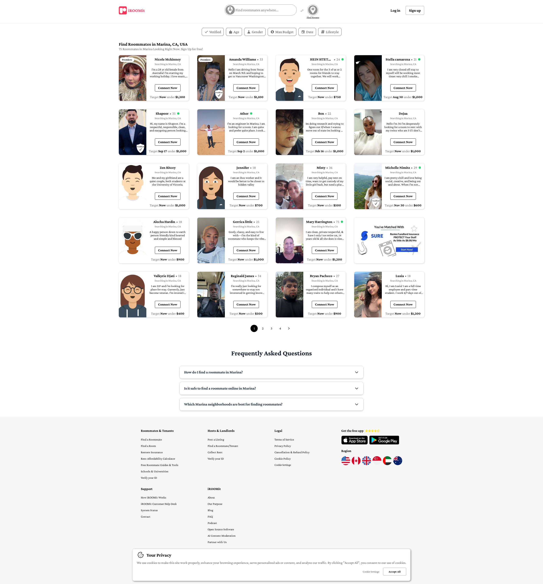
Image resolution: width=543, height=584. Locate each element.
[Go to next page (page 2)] (288, 328)
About (211, 497)
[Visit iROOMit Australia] (397, 464)
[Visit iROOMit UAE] (387, 464)
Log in (395, 10)
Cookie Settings (282, 464)
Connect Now (167, 88)
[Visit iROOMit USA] (345, 464)
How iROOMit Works (153, 497)
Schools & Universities (154, 471)
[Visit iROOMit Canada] (356, 464)
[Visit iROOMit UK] (366, 464)
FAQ (210, 516)
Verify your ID (149, 477)
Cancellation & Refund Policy (291, 452)
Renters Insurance (152, 452)
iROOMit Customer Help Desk (159, 503)
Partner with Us (217, 542)
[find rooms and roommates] (302, 10)
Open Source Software (221, 529)
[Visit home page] (132, 10)
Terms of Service (284, 439)
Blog (210, 510)
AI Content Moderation (222, 535)
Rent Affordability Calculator (158, 458)
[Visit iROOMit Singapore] (376, 464)
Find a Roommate (151, 439)
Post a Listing (216, 439)
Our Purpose (215, 503)
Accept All (395, 571)
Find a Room (148, 445)
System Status (149, 510)
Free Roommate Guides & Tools (159, 465)
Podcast (212, 523)
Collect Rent (215, 452)
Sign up (415, 10)
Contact (145, 516)
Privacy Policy (282, 445)
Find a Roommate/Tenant (223, 445)
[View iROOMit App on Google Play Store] (384, 443)
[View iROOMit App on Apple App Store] (354, 443)
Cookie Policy (282, 458)
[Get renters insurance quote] (389, 240)
